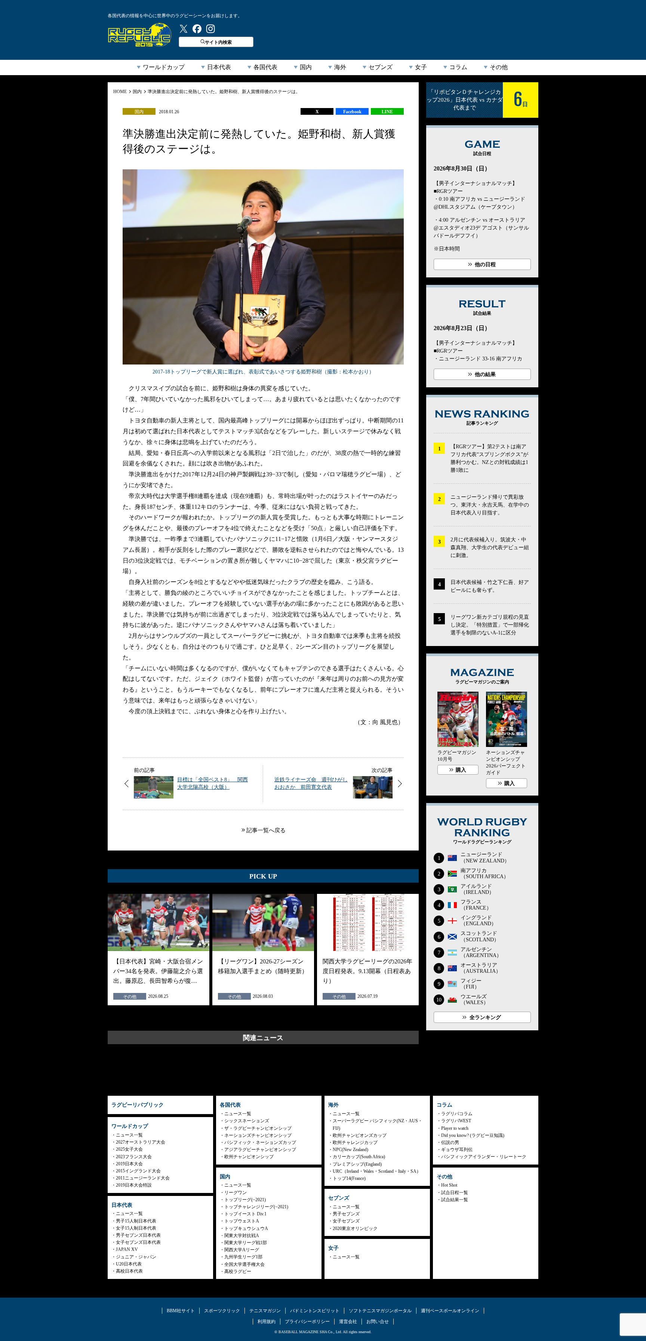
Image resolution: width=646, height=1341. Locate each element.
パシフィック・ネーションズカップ (260, 1142)
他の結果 (485, 374)
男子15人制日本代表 (136, 1221)
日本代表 (219, 67)
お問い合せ (377, 1321)
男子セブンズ (346, 1214)
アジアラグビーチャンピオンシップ (260, 1149)
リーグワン (235, 1192)
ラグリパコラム (457, 1113)
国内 (306, 67)
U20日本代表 (129, 1264)
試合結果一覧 (454, 1199)
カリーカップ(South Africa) (359, 1156)
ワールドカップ (164, 67)
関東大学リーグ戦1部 (245, 1242)
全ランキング (485, 1017)
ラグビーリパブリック (140, 35)
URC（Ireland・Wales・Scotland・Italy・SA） (377, 1171)
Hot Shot (449, 1185)
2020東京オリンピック (355, 1228)
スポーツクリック (222, 1310)
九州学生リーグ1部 (243, 1257)
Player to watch (454, 1128)
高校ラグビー (237, 1271)
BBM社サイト (181, 1310)
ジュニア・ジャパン (136, 1257)
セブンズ (381, 67)
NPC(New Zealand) (350, 1149)
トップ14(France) (349, 1178)
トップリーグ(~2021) (245, 1199)
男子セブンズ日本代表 (138, 1235)
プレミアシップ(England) (357, 1164)
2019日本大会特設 (134, 1185)
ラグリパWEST (456, 1120)
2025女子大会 (129, 1149)
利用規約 (267, 1321)
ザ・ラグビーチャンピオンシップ (258, 1128)
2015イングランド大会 (138, 1171)
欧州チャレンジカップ (355, 1142)
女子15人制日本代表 (136, 1228)
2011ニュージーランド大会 (143, 1178)
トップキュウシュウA (246, 1228)
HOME (120, 91)
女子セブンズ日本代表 (138, 1242)
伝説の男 (450, 1142)
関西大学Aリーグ (241, 1249)
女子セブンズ (346, 1221)
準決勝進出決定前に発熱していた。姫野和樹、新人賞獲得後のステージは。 (224, 91)
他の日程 (485, 264)
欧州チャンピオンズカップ (360, 1135)
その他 (499, 67)
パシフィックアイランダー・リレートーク (483, 1156)
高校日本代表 (129, 1271)
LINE (387, 111)
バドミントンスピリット (314, 1310)
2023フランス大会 (134, 1156)
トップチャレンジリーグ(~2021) (256, 1206)
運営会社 (348, 1321)
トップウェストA (241, 1221)
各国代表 (265, 67)
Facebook (352, 111)
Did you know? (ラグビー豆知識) (472, 1135)
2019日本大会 (129, 1163)
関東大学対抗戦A (241, 1235)
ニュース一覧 (129, 1135)
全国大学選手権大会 (244, 1264)
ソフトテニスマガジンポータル (380, 1310)
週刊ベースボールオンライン (450, 1310)
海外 (340, 67)
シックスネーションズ (246, 1120)
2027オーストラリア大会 (140, 1142)
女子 (421, 67)
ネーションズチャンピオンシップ (258, 1135)
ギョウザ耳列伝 (457, 1149)
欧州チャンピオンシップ (249, 1156)
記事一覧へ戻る (266, 830)
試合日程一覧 (454, 1192)
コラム (458, 67)
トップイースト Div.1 (245, 1214)
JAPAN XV (127, 1249)
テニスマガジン (265, 1310)
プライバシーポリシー (307, 1321)
